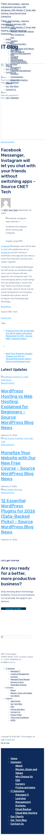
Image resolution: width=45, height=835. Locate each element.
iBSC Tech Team (11, 210)
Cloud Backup (23, 809)
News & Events (7, 142)
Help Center (15, 701)
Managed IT (15, 671)
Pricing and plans (18, 44)
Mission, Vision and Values (22, 49)
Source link (6, 318)
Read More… (6, 307)
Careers (14, 58)
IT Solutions (17, 791)
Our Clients (15, 696)
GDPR (13, 720)
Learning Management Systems (23, 802)
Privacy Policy (16, 715)
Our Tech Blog (16, 704)
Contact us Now (13, 608)
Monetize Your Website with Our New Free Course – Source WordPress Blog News (18, 465)
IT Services (10, 668)
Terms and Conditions (20, 717)
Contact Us (15, 712)
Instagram (5, 252)
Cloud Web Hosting (19, 63)
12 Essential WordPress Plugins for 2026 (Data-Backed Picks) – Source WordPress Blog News (18, 516)
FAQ (12, 38)
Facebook (5, 246)
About (13, 690)
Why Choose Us (17, 52)
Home (14, 758)
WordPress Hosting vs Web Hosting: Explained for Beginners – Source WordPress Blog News (17, 409)
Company (10, 42)
